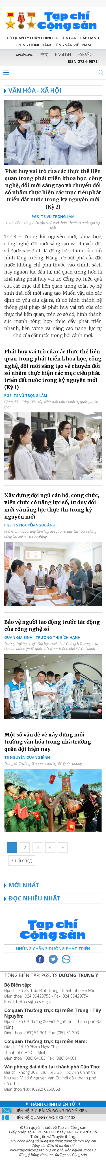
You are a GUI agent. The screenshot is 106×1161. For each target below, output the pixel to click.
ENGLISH (63, 54)
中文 (44, 54)
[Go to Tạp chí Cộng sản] (53, 20)
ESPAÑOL (86, 54)
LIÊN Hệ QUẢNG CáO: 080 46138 (44, 1117)
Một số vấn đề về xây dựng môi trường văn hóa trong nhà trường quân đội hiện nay (47, 741)
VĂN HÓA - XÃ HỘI (34, 90)
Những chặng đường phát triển (53, 948)
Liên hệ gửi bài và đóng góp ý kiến (50, 1110)
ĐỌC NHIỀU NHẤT (34, 898)
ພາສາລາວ (25, 54)
